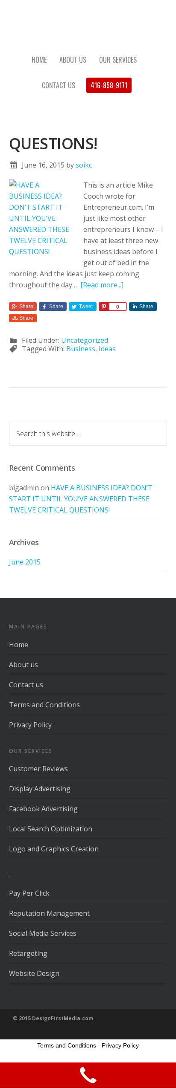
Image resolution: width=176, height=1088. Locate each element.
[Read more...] (101, 284)
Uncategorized (84, 340)
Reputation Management (49, 913)
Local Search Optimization (50, 828)
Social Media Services (42, 933)
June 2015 (25, 562)
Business (80, 348)
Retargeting (28, 953)
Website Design (34, 973)
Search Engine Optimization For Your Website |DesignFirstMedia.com (88, 26)
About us (23, 664)
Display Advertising (39, 788)
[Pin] (104, 306)
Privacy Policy (30, 724)
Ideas (107, 348)
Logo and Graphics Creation (54, 849)
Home (18, 644)
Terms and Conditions (44, 704)
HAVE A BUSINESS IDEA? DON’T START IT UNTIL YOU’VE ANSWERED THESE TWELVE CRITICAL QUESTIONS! (81, 499)
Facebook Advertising (43, 808)
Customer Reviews (38, 768)
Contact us (26, 684)
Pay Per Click (29, 893)
